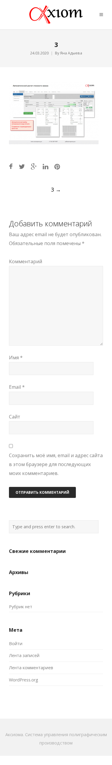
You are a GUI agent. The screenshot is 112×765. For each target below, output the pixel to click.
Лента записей (24, 655)
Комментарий (25, 261)
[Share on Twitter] (22, 166)
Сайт (14, 416)
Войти (15, 643)
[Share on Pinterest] (57, 166)
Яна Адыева (71, 53)
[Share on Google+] (34, 166)
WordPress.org (23, 680)
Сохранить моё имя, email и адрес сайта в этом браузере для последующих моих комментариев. (56, 464)
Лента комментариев (31, 667)
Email (17, 387)
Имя (16, 357)
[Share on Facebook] (11, 166)
